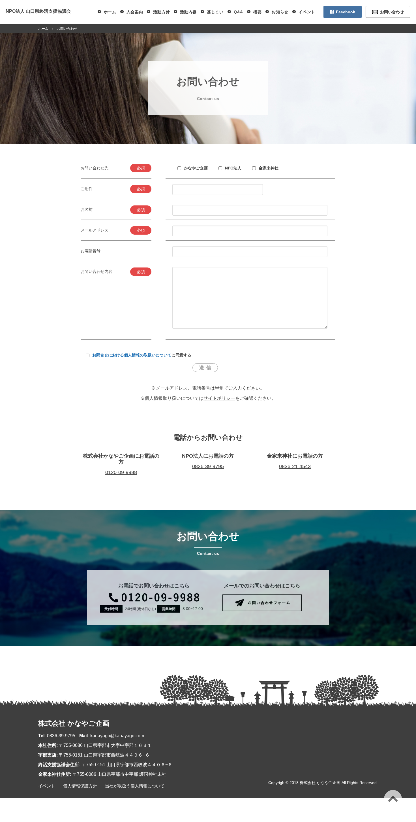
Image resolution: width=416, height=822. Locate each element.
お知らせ (280, 12)
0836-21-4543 (295, 466)
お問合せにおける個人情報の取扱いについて (131, 355)
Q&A (238, 12)
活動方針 (161, 12)
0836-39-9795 (208, 466)
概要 (257, 12)
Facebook (345, 12)
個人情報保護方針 (80, 785)
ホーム (110, 12)
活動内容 (188, 12)
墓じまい (215, 12)
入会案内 (134, 12)
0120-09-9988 (121, 472)
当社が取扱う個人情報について (134, 785)
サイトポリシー (219, 398)
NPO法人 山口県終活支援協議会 (38, 11)
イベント (307, 12)
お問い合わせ (392, 12)
